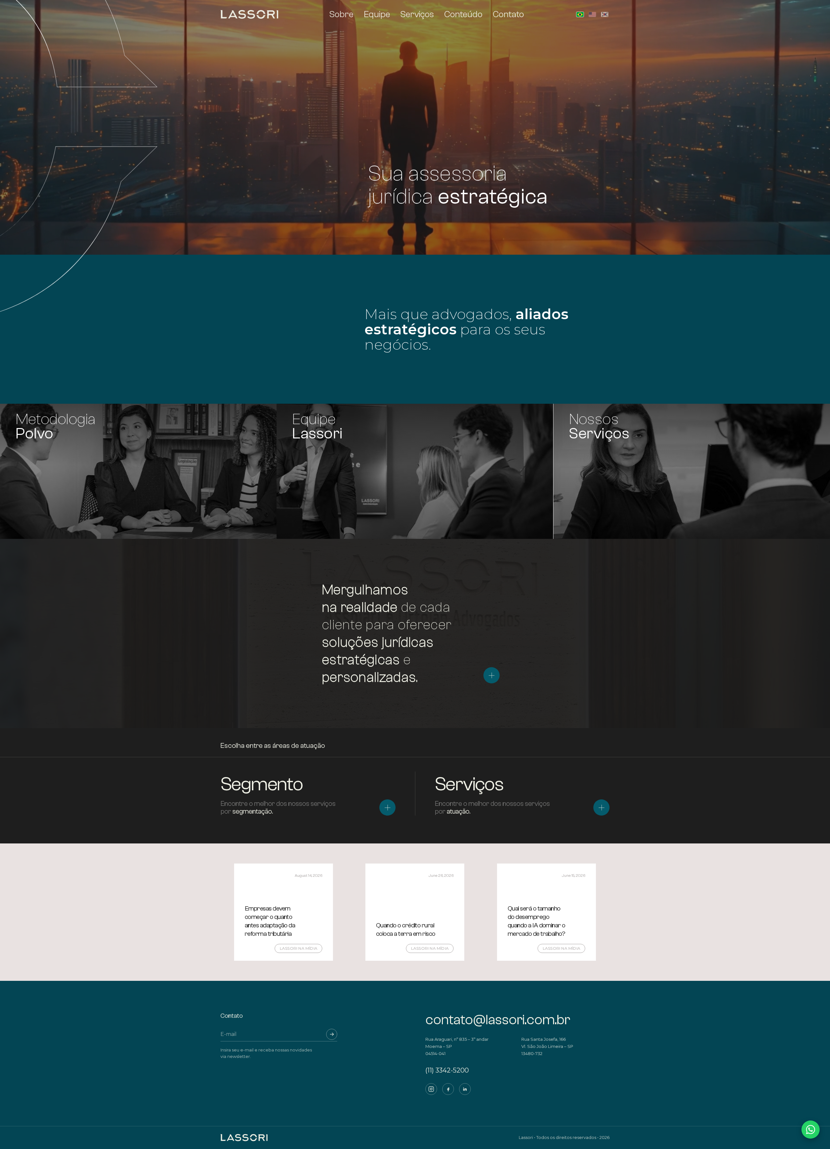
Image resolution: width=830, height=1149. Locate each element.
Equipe (377, 14)
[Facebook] (448, 1089)
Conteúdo (463, 14)
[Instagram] (431, 1089)
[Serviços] (601, 807)
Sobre (341, 14)
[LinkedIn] (465, 1089)
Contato (508, 14)
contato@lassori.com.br (497, 1020)
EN (592, 14)
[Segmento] (387, 807)
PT (580, 14)
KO (605, 14)
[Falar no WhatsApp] (810, 1129)
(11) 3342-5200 (447, 1070)
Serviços (417, 14)
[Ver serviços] (491, 675)
